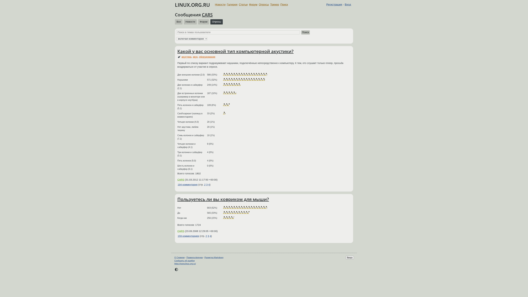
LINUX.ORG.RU (192, 5)
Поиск (284, 4)
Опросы (264, 4)
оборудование (207, 57)
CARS (207, 15)
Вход (348, 4)
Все (179, 21)
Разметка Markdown (213, 257)
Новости (220, 4)
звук (195, 57)
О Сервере (179, 257)
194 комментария (188, 184)
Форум (253, 4)
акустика (186, 57)
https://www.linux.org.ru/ (185, 263)
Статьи (243, 4)
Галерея (232, 4)
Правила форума (194, 257)
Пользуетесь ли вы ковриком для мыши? (223, 199)
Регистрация (334, 4)
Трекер (274, 4)
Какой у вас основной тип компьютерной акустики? (235, 51)
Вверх (350, 257)
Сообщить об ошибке (184, 260)
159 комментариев (188, 236)
